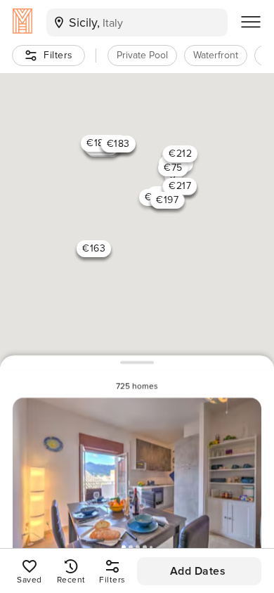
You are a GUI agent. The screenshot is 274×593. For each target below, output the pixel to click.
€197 (167, 200)
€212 (180, 153)
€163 (93, 248)
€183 (118, 144)
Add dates (198, 571)
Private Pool (142, 55)
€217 (180, 186)
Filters (58, 55)
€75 (173, 168)
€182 (98, 143)
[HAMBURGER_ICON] (250, 22)
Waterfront (215, 55)
